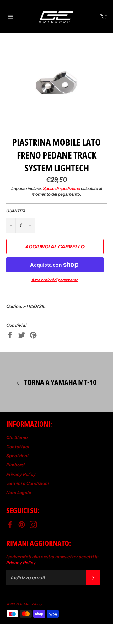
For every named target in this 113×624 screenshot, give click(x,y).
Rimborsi (15, 465)
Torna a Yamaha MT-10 (59, 382)
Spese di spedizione (61, 188)
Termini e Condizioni (27, 483)
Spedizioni (17, 456)
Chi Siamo (17, 437)
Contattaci (17, 446)
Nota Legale (18, 492)
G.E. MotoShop (29, 604)
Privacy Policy (21, 474)
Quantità (16, 211)
